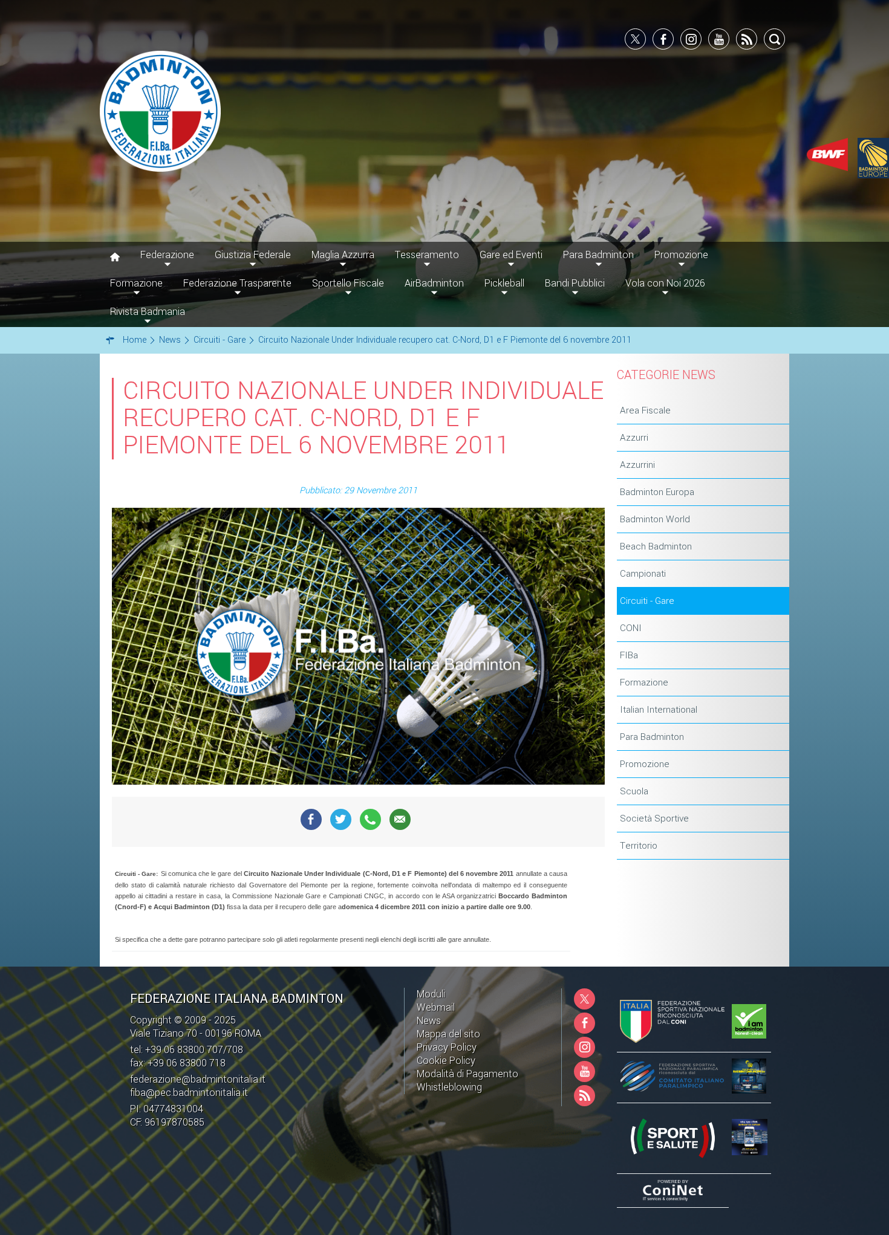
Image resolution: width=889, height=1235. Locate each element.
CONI (631, 628)
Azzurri (634, 437)
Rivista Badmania (147, 312)
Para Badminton (652, 737)
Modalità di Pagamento (467, 1074)
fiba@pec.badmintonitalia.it (189, 1093)
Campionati (643, 573)
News (429, 1021)
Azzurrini (637, 465)
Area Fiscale (645, 410)
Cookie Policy (446, 1061)
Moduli (431, 994)
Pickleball (504, 283)
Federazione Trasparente (237, 283)
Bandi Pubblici (575, 283)
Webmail (436, 1007)
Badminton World (655, 519)
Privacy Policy (447, 1047)
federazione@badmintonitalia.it (197, 1079)
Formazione (644, 682)
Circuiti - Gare (647, 601)
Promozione (644, 764)
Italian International (658, 709)
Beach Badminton (656, 546)
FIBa (629, 655)
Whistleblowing (449, 1087)
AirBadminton (434, 283)
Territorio (638, 845)
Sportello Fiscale (348, 283)
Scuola (634, 791)
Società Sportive (654, 818)
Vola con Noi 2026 (665, 283)
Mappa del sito (448, 1034)
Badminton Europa (657, 492)
